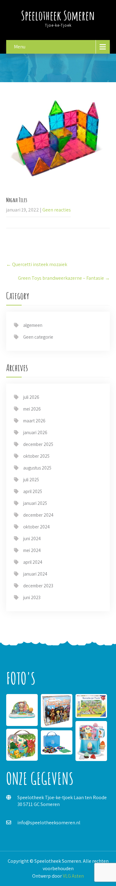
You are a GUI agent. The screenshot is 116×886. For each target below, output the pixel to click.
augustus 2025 (37, 468)
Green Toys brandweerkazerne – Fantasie (64, 278)
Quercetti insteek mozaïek (36, 264)
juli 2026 (31, 397)
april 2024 (32, 562)
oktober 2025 (36, 456)
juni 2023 (32, 597)
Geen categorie (38, 337)
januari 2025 (35, 503)
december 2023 (38, 586)
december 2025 (38, 444)
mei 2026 (32, 409)
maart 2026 (34, 421)
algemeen (32, 325)
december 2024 (38, 515)
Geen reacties (56, 210)
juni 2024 (32, 538)
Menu (19, 46)
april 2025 (32, 491)
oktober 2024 (36, 527)
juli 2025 (31, 480)
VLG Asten (73, 876)
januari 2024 (35, 574)
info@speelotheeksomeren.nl (48, 822)
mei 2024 (32, 550)
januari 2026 (35, 432)
